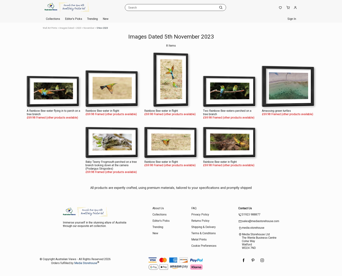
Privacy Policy (200, 214)
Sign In (291, 19)
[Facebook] (244, 262)
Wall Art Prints (50, 28)
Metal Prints (199, 239)
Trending (92, 19)
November (89, 28)
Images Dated (66, 28)
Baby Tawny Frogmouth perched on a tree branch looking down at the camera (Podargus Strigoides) (111, 165)
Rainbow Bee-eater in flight (102, 110)
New (105, 19)
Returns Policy (200, 220)
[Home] (67, 11)
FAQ (193, 208)
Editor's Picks (73, 19)
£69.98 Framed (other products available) (52, 117)
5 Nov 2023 (102, 28)
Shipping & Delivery (203, 227)
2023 (78, 28)
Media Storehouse (85, 263)
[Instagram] (262, 262)
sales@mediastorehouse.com (260, 221)
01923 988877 (251, 214)
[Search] (221, 7)
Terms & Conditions (203, 233)
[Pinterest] (253, 262)
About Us (158, 208)
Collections (53, 19)
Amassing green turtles (276, 110)
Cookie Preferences (203, 245)
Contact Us (245, 208)
